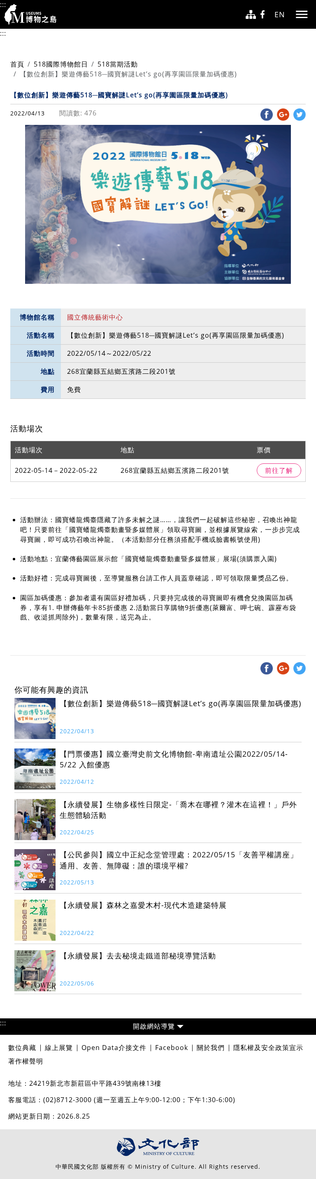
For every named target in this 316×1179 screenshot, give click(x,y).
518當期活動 (118, 64)
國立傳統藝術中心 (95, 317)
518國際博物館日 (61, 64)
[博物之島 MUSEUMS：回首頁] (33, 14)
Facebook (171, 1047)
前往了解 (279, 470)
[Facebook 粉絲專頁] (265, 14)
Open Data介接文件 (113, 1047)
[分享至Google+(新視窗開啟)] (283, 114)
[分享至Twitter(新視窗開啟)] (299, 114)
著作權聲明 (25, 1061)
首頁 (17, 64)
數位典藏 (22, 1047)
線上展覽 (59, 1047)
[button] (158, 1026)
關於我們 (211, 1047)
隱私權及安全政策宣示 (268, 1047)
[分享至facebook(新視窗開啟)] (266, 114)
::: (3, 4)
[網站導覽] (251, 14)
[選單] (301, 14)
